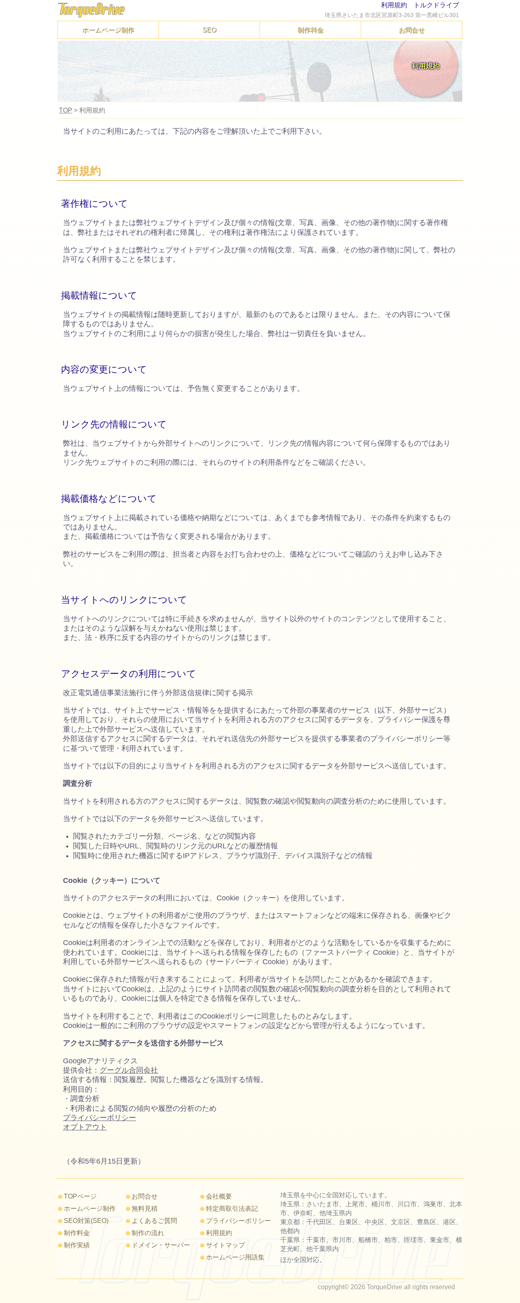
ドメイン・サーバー (161, 1245)
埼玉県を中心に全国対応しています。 (335, 1195)
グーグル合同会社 (129, 1070)
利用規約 (219, 1232)
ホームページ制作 (108, 29)
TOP (65, 110)
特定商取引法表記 (232, 1208)
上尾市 (355, 1204)
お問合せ (412, 29)
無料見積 (145, 1208)
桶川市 (381, 1204)
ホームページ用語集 (235, 1257)
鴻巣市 (433, 1204)
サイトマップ (225, 1245)
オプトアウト (85, 1127)
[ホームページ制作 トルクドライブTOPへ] (91, 16)
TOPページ (80, 1196)
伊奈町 (303, 1212)
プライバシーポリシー (99, 1118)
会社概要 (219, 1196)
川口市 (407, 1204)
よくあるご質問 (154, 1220)
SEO (209, 29)
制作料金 (310, 29)
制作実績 (77, 1245)
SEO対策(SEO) (86, 1220)
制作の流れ (148, 1232)
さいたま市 (322, 1204)
